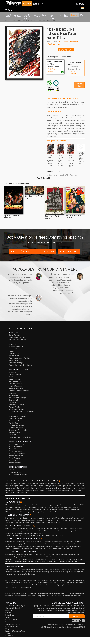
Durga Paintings (14, 432)
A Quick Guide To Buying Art (15, 606)
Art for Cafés (13, 460)
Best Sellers (66, 16)
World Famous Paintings (17, 405)
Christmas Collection (16, 419)
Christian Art (13, 400)
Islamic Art (13, 342)
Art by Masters (37, 16)
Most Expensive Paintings (18, 414)
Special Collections (17, 16)
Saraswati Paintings (16, 388)
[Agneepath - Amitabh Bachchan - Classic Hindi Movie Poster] (13, 200)
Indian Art (12, 344)
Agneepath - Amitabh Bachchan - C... (11, 217)
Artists (49, 175)
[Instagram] (79, 621)
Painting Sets (13, 423)
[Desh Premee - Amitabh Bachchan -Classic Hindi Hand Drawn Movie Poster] (75, 200)
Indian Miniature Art (16, 347)
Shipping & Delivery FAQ (13, 608)
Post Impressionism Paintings (19, 358)
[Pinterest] (83, 621)
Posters (44, 15)
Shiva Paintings (14, 379)
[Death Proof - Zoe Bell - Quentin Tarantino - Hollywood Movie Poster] (54, 200)
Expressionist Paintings (17, 337)
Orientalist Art (14, 353)
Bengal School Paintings (17, 398)
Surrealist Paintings (16, 363)
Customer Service (11, 627)
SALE (81, 15)
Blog (60, 15)
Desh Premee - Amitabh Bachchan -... (74, 217)
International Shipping (13, 624)
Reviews (8, 613)
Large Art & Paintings (16, 425)
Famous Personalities (16, 428)
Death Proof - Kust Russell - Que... (34, 197)
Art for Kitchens (14, 449)
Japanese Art (13, 395)
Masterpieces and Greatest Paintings (22, 412)
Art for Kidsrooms (15, 451)
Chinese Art (13, 402)
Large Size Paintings (53, 17)
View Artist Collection (71, 41)
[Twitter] (73, 621)
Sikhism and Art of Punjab (18, 430)
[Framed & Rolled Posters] (30, 515)
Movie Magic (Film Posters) (66, 175)
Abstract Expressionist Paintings (20, 365)
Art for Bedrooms (15, 447)
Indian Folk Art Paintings (17, 416)
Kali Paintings (13, 435)
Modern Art (13, 349)
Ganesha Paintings (15, 384)
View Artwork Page (54, 44)
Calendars (74, 15)
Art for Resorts (14, 458)
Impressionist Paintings (17, 340)
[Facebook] (76, 621)
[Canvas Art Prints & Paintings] (34, 526)
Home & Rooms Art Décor (27, 17)
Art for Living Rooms (16, 444)
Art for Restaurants (16, 456)
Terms (7, 617)
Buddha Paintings (15, 377)
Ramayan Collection (16, 421)
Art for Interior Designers (18, 475)
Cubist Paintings (14, 335)
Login (35, 4)
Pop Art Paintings (15, 356)
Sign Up (40, 4)
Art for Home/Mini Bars (17, 453)
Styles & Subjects (8, 16)
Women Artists (14, 407)
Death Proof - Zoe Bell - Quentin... (53, 217)
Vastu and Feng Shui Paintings (20, 437)
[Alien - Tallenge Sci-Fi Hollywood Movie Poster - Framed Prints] (24, 53)
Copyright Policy (11, 620)
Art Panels (12, 372)
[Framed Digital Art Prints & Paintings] (41, 539)
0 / (79, 4)
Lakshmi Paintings (15, 386)
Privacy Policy (10, 622)
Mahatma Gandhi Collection (19, 391)
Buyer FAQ (9, 610)
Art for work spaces (16, 463)
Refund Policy (10, 615)
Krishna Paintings (15, 375)
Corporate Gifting (15, 472)
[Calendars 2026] (21, 502)
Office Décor (13, 470)
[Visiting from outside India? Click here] (59, 481)
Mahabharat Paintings (16, 409)
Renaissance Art (15, 360)
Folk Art (11, 351)
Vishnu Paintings (15, 381)
